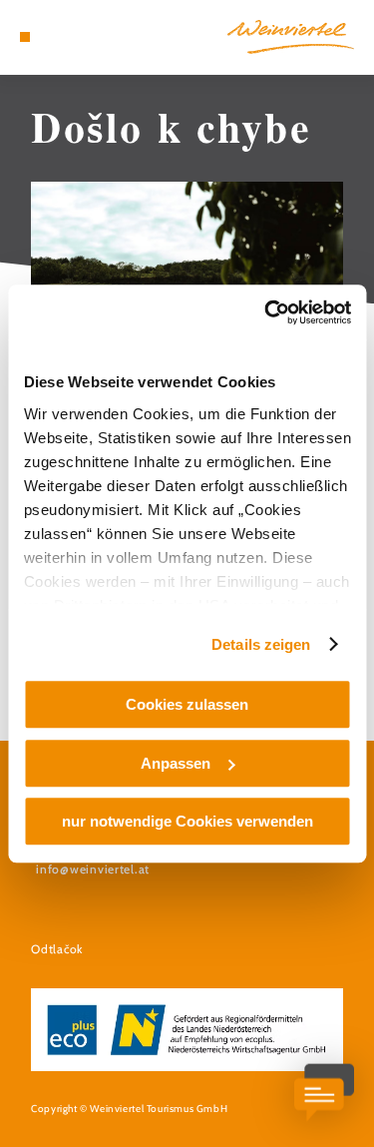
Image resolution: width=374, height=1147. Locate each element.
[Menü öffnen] (25, 37)
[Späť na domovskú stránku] (290, 37)
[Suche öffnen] (86, 37)
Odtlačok (57, 948)
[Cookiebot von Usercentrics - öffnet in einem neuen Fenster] (266, 312)
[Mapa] (55, 37)
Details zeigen (260, 644)
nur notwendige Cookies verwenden (187, 821)
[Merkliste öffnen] (70, 37)
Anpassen (175, 763)
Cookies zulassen (187, 704)
